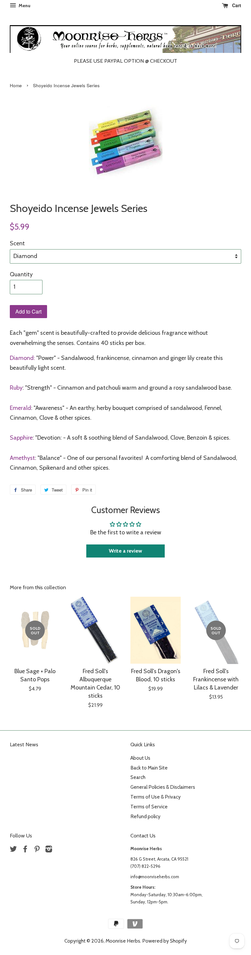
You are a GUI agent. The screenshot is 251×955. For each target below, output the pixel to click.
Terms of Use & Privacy (155, 797)
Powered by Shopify (164, 941)
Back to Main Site (149, 768)
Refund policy (145, 816)
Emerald (20, 408)
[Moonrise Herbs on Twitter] (13, 850)
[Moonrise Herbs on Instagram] (48, 850)
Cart (236, 5)
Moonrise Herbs (123, 941)
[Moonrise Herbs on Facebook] (25, 850)
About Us (140, 758)
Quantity (21, 274)
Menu (24, 5)
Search (137, 777)
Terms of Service (149, 806)
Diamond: (22, 358)
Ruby (16, 387)
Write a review (125, 551)
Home (16, 85)
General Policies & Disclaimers (162, 787)
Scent (17, 243)
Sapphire (21, 437)
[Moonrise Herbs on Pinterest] (37, 850)
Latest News (24, 744)
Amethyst (22, 457)
